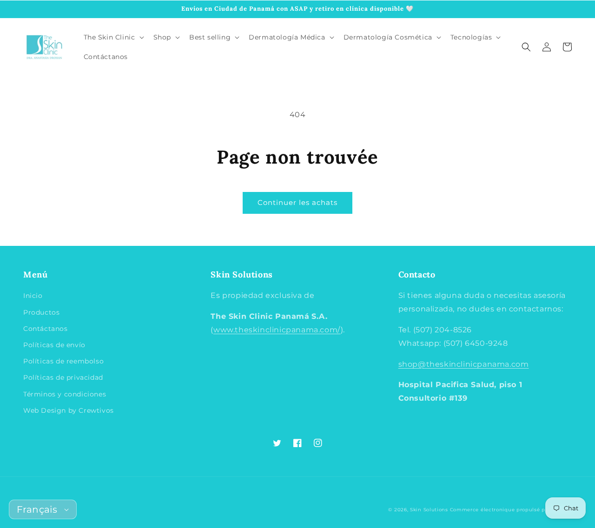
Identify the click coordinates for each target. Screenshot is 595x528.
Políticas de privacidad (63, 377)
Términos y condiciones (64, 394)
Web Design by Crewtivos (68, 410)
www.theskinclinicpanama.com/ (277, 329)
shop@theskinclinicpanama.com (463, 364)
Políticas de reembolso (63, 361)
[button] (526, 47)
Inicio (33, 295)
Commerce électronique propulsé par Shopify (511, 510)
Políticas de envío (54, 345)
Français (37, 509)
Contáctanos (45, 328)
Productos (41, 312)
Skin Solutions (429, 510)
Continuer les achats (297, 202)
